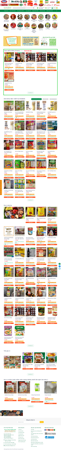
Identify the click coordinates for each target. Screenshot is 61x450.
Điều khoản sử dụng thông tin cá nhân (37, 442)
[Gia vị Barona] (55, 25)
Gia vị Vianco (48, 28)
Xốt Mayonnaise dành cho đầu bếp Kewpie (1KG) (40, 260)
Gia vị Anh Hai (27, 28)
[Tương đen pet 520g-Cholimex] (9, 292)
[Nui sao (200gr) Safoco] (20, 145)
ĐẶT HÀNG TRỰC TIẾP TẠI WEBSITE (14, 99)
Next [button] (57, 23)
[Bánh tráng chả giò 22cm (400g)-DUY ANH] (30, 184)
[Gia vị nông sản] (20, 17)
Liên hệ (20, 119)
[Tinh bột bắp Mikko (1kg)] (20, 252)
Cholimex (13, 20)
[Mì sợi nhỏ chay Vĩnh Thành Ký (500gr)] (41, 145)
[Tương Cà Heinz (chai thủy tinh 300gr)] (30, 57)
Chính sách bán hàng (34, 436)
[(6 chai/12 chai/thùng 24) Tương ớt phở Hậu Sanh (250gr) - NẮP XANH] (9, 252)
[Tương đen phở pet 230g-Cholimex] (20, 292)
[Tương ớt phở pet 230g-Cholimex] (41, 292)
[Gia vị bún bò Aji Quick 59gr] (30, 272)
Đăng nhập (49, 7)
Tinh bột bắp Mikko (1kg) (19, 258)
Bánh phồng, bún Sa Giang (41, 21)
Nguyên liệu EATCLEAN (22, 440)
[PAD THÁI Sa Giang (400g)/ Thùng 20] (30, 125)
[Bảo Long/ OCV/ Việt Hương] (6, 26)
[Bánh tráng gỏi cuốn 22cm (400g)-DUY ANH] (20, 184)
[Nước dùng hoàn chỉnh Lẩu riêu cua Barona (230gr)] (41, 311)
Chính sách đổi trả (34, 439)
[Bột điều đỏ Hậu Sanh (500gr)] (30, 212)
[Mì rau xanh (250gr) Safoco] (20, 164)
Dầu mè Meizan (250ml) (52, 237)
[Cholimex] (13, 17)
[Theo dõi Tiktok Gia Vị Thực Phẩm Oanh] (49, 429)
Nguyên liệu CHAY (21, 435)
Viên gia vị (7, 351)
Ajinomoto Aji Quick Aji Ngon (6, 21)
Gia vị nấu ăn (8, 205)
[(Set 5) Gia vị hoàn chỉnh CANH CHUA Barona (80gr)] (20, 331)
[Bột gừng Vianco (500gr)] (52, 292)
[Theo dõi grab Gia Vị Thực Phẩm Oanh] (54, 429)
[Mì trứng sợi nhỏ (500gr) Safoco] (30, 164)
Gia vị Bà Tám (27, 20)
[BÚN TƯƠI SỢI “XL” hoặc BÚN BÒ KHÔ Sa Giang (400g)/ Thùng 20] (41, 125)
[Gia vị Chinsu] (48, 17)
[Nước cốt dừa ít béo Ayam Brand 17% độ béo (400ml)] (30, 231)
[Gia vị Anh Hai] (27, 25)
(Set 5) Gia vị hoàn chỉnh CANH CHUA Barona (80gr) (19, 338)
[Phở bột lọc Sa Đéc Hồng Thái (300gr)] (9, 184)
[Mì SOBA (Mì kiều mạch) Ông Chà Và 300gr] (41, 106)
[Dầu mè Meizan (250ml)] (52, 231)
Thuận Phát (41, 29)
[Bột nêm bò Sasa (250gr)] (10, 387)
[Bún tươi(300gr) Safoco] (52, 164)
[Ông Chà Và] (55, 17)
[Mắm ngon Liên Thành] (20, 25)
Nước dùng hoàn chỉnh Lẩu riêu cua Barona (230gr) (41, 319)
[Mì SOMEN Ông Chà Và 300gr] (9, 125)
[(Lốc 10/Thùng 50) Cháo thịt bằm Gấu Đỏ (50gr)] (20, 106)
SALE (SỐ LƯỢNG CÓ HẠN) (12, 50)
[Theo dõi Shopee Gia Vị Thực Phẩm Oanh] (47, 429)
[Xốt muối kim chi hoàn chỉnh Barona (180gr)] (52, 311)
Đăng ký (48, 8)
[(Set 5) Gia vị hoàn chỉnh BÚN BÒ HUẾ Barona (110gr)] (9, 331)
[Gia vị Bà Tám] (27, 17)
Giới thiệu (32, 429)
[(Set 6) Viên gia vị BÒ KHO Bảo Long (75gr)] (39, 357)
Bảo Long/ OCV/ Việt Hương (6, 30)
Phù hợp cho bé (20, 437)
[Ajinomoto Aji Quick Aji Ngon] (6, 17)
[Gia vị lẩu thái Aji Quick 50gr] (41, 272)
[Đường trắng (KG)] (50, 387)
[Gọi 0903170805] (30, 40)
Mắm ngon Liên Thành (20, 29)
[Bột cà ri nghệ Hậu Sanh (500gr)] (41, 212)
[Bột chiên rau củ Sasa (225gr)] (52, 252)
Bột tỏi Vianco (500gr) (8, 317)
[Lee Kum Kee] (13, 25)
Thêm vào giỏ (9, 70)
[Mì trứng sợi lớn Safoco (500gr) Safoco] (41, 164)
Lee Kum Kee (13, 28)
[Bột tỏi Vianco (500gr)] (9, 311)
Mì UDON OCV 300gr (29, 112)
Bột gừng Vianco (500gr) (52, 298)
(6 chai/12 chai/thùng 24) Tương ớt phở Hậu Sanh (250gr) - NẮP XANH (8, 260)
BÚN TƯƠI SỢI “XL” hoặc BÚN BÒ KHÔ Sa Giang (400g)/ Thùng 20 (41, 133)
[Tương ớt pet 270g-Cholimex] (20, 57)
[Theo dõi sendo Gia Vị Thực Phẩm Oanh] (52, 429)
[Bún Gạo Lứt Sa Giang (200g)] (9, 106)
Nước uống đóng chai (21, 441)
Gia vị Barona (54, 28)
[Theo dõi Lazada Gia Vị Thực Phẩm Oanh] (51, 429)
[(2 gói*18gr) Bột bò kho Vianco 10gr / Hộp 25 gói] (20, 231)
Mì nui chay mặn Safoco (34, 21)
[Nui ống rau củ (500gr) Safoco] (9, 164)
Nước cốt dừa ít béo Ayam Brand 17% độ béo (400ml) (30, 238)
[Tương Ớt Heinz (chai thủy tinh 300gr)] (41, 57)
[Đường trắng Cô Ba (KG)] (37, 387)
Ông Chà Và (55, 20)
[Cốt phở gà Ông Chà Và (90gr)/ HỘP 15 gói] (9, 57)
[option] (6, 22)
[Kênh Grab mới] (49, 41)
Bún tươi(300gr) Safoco (52, 170)
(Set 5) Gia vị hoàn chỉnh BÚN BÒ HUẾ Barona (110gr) (8, 338)
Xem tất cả (30, 92)
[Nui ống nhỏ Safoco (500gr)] (52, 145)
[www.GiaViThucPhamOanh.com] (30, 3)
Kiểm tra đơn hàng (21, 438)
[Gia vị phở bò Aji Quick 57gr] (52, 272)
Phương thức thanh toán (35, 437)
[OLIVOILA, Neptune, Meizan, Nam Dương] (34, 26)
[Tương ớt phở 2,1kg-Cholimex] (9, 76)
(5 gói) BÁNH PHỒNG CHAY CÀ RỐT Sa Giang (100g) (19, 133)
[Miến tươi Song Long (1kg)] (52, 125)
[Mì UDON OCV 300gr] (30, 106)
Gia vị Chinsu (48, 20)
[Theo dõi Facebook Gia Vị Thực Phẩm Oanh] (45, 429)
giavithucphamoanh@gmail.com (10, 445)
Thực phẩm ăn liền (21, 432)
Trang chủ (19, 429)
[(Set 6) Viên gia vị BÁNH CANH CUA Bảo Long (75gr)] (51, 357)
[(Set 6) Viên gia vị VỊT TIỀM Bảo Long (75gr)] (27, 357)
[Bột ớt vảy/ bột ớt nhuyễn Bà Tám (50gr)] (9, 231)
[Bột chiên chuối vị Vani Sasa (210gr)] (9, 272)
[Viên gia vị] (12, 362)
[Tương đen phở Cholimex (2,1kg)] (52, 57)
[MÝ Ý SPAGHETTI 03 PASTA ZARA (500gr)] (9, 145)
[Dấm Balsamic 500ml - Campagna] (30, 252)
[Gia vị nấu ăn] (14, 212)
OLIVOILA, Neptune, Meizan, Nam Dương (34, 31)
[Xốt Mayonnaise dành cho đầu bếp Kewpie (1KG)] (41, 252)
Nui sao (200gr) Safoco (19, 151)
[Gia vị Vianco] (48, 25)
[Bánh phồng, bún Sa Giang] (41, 17)
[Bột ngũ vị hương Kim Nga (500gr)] (52, 212)
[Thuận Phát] (41, 26)
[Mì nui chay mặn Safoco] (34, 17)
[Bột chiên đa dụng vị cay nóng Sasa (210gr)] (20, 272)
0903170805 (41, 8)
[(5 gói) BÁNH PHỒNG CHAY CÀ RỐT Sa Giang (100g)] (20, 125)
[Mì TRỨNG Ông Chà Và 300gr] (52, 106)
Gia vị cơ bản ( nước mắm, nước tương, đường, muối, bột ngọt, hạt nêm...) (26, 379)
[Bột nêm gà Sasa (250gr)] (24, 387)
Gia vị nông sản (20, 20)
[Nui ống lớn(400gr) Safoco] (30, 145)
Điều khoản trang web (34, 440)
